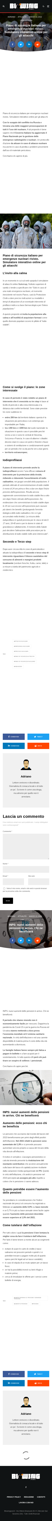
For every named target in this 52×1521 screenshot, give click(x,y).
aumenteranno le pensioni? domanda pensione (27, 1298)
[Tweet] (21, 44)
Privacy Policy (14, 1497)
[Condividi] (12, 44)
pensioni (35, 1303)
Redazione (29, 1497)
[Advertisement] (26, 83)
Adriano (11, 17)
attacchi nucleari (21, 641)
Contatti (41, 1497)
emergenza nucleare (22, 646)
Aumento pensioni (21, 1303)
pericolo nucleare (21, 651)
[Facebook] (26, 1487)
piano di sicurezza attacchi (25, 656)
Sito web (31, 876)
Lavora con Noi (26, 1503)
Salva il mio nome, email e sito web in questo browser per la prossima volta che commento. (25, 889)
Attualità (22, 17)
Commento (7, 831)
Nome (5, 864)
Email (5, 876)
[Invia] (37, 44)
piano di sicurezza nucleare (25, 661)
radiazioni (18, 666)
